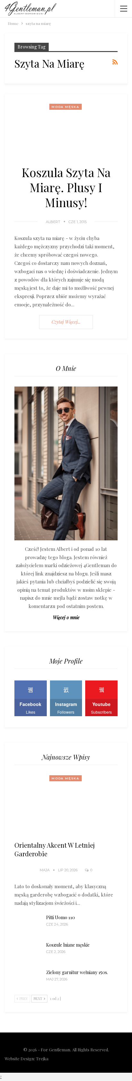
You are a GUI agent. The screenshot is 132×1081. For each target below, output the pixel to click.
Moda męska (65, 107)
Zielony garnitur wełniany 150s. (77, 972)
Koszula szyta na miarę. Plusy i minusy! (66, 187)
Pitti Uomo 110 (60, 917)
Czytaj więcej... (66, 322)
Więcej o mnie (66, 617)
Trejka (42, 1058)
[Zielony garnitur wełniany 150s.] (28, 979)
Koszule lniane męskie (68, 945)
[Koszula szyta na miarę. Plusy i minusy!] (66, 129)
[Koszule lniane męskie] (28, 952)
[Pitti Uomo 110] (28, 924)
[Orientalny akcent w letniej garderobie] (66, 805)
